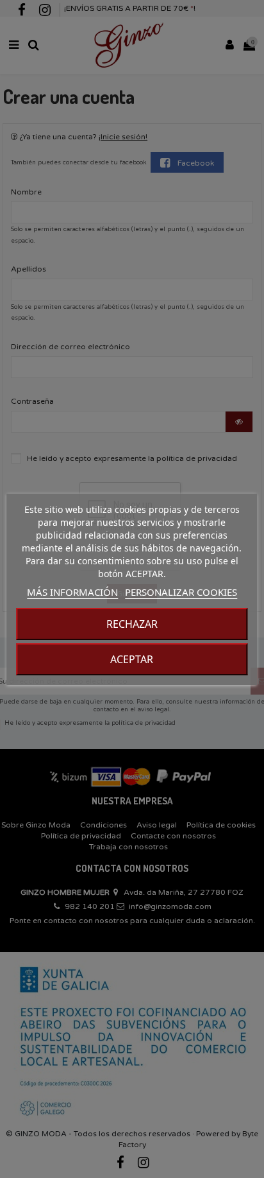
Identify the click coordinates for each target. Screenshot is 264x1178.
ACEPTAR (131, 659)
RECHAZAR (132, 624)
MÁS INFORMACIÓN (72, 591)
